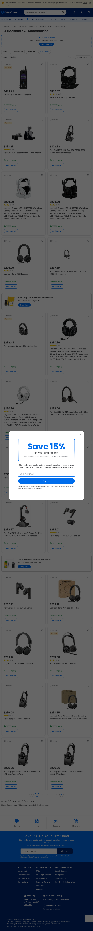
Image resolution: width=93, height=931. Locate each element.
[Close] (80, 434)
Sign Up (46, 481)
